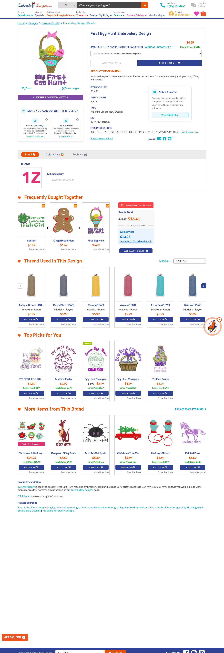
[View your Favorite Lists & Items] (196, 13)
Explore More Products (189, 409)
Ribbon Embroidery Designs (58, 510)
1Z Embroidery (26, 486)
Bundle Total (125, 212)
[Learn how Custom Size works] (77, 119)
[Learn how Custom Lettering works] (46, 119)
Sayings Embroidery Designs (64, 507)
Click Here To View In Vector (50, 97)
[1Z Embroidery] (31, 177)
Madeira (164, 260)
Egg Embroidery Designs (134, 507)
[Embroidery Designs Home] (35, 5)
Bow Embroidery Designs (32, 507)
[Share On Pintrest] (169, 139)
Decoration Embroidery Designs (100, 507)
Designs (33, 23)
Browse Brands (50, 23)
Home (21, 23)
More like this (36, 249)
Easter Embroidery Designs (165, 507)
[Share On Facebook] (164, 139)
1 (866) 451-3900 (176, 6)
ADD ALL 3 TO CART (134, 251)
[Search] (144, 5)
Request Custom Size (157, 47)
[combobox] (109, 5)
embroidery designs (82, 489)
